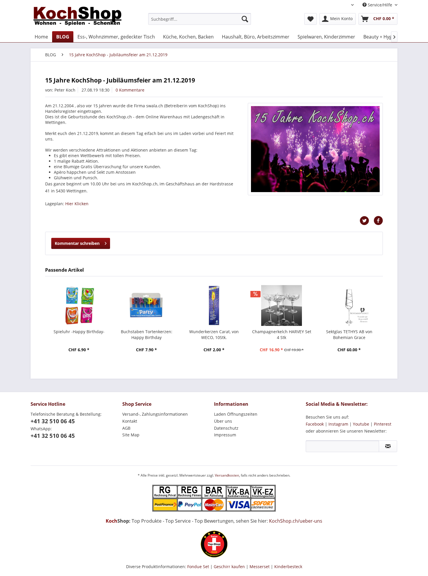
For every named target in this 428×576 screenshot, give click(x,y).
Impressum (225, 435)
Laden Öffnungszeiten (235, 414)
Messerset (260, 566)
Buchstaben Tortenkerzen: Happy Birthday (146, 334)
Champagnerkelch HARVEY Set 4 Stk (281, 334)
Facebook (315, 424)
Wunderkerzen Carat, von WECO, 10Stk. (214, 334)
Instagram (338, 424)
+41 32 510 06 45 (53, 421)
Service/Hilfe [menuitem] (380, 5)
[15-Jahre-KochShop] (315, 149)
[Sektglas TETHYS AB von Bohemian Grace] (349, 305)
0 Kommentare (130, 90)
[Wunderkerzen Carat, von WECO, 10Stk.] (214, 305)
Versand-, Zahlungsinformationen (155, 414)
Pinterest (382, 424)
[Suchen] (245, 19)
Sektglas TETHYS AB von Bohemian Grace (349, 334)
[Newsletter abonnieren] (388, 446)
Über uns (223, 421)
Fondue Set (198, 566)
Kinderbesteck (288, 566)
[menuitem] (199, 19)
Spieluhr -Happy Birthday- (79, 331)
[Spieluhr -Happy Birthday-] (79, 305)
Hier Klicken (77, 203)
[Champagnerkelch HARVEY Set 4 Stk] (281, 305)
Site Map (130, 435)
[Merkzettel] (310, 19)
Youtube (361, 424)
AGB (126, 428)
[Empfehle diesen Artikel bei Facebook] (378, 220)
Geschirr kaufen (229, 566)
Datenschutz (226, 428)
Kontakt (129, 421)
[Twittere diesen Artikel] (367, 220)
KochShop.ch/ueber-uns (295, 521)
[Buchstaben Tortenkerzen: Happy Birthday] (146, 305)
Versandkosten (227, 475)
